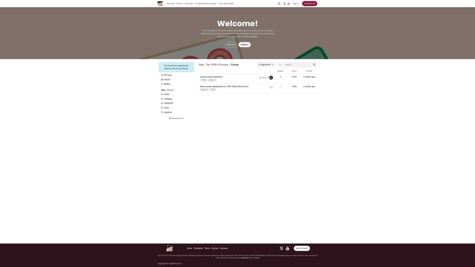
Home (189, 248)
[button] (279, 3)
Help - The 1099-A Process (213, 64)
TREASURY (168, 103)
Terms (207, 248)
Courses (215, 248)
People (166, 79)
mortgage (167, 99)
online (166, 108)
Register (245, 44)
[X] (285, 4)
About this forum (177, 118)
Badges (166, 84)
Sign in (296, 3)
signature (167, 112)
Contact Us (309, 3)
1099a (166, 94)
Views (294, 71)
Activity (309, 71)
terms (257, 258)
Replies (280, 71)
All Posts (167, 75)
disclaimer (245, 258)
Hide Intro (231, 44)
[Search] (314, 64)
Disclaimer (198, 248)
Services (224, 248)
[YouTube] (288, 3)
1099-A (203, 80)
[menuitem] (171, 3)
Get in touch (302, 248)
